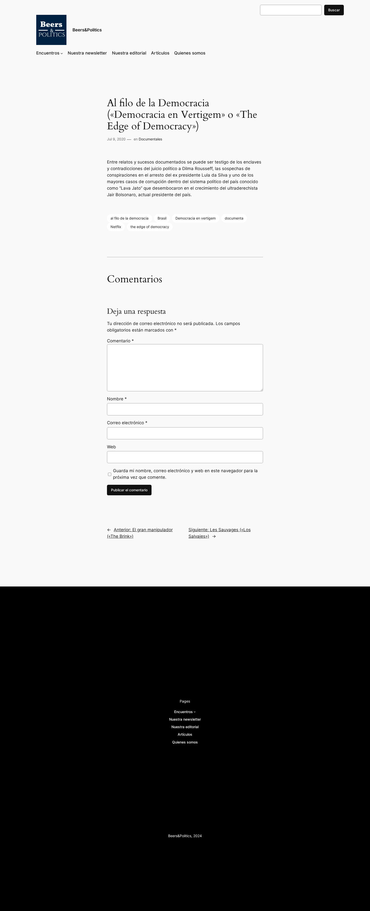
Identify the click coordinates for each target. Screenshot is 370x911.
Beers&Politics (87, 29)
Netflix (115, 227)
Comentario (120, 340)
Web (111, 446)
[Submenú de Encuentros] (61, 53)
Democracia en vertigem (195, 218)
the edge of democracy (149, 227)
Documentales (150, 139)
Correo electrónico (127, 422)
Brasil (162, 218)
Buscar (334, 10)
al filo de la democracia (129, 218)
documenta (234, 218)
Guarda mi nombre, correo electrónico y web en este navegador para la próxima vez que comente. (185, 474)
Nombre (117, 398)
